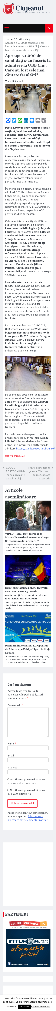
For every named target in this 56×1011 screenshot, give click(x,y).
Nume (11, 743)
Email (11, 755)
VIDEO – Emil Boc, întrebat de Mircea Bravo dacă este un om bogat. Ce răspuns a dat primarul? (27, 537)
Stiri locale (19, 456)
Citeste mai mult (40, 1006)
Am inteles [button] (24, 1006)
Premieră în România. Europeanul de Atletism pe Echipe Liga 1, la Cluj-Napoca (27, 649)
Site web (12, 767)
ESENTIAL (9, 456)
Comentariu (15, 705)
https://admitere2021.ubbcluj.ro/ (35, 448)
